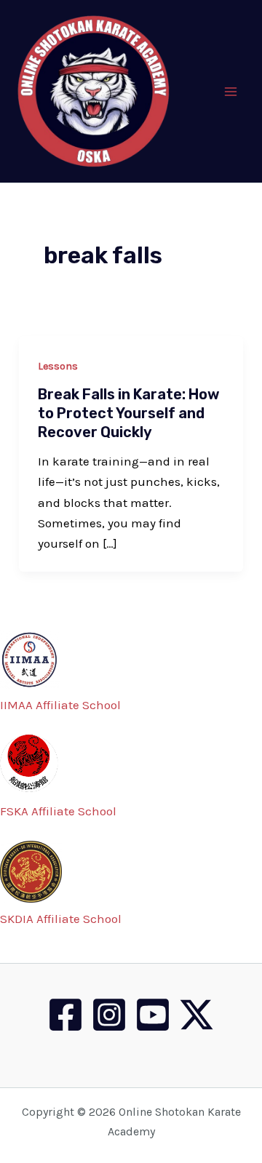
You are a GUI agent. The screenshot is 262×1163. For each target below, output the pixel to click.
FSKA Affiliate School (58, 811)
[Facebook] (65, 1014)
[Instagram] (109, 1014)
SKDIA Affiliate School (61, 918)
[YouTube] (153, 1014)
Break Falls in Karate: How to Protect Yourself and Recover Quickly (129, 413)
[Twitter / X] (196, 1014)
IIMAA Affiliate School (60, 705)
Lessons (58, 366)
